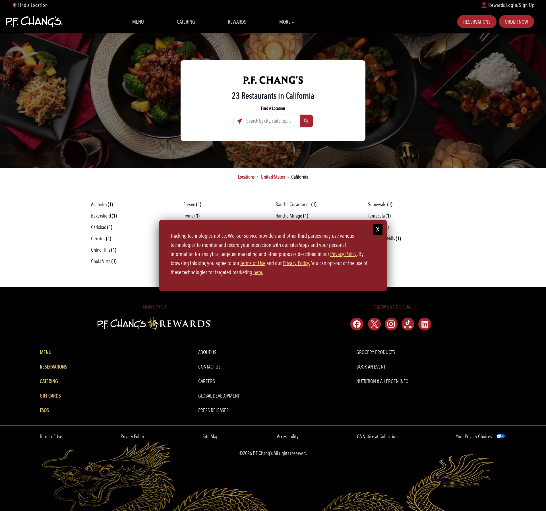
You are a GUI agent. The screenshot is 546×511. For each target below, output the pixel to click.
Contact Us (209, 367)
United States (273, 177)
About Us (207, 352)
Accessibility (288, 436)
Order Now (516, 22)
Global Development (218, 396)
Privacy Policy (132, 436)
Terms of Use (51, 436)
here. (258, 272)
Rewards (237, 22)
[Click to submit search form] (306, 121)
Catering (186, 22)
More (285, 22)
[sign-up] (154, 322)
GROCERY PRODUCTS (375, 352)
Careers (206, 381)
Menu (138, 22)
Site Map (210, 436)
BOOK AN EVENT (370, 367)
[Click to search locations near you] (239, 121)
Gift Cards (50, 396)
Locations (246, 177)
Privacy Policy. (296, 263)
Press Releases (213, 410)
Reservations (477, 22)
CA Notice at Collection (377, 436)
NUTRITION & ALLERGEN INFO (382, 381)
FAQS (44, 410)
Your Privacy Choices (474, 436)
